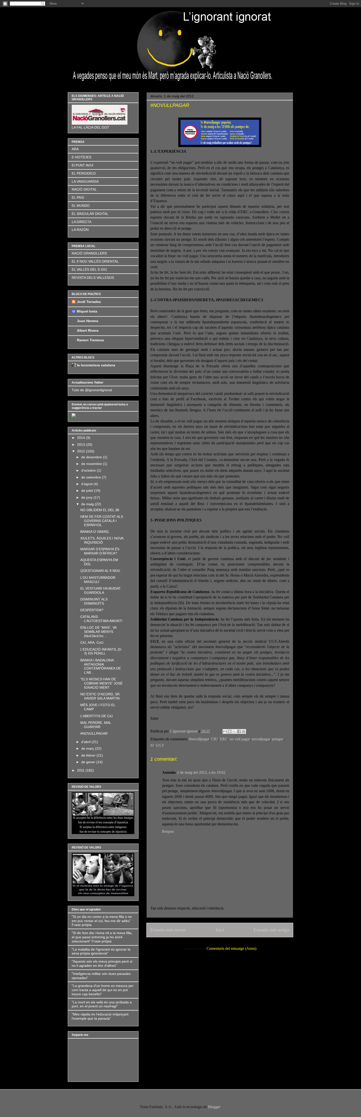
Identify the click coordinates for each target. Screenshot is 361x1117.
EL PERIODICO (84, 173)
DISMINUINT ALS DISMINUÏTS (94, 601)
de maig (88, 504)
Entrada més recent (168, 929)
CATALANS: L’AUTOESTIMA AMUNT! (101, 619)
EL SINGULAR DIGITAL (90, 214)
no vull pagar (240, 739)
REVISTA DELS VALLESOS (93, 278)
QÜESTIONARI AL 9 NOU (100, 571)
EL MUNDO (81, 206)
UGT (160, 745)
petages (277, 739)
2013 (81, 445)
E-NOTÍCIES (81, 157)
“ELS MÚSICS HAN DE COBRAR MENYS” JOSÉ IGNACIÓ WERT (101, 683)
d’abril (86, 742)
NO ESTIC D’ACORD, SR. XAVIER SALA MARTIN (100, 696)
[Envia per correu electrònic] (224, 731)
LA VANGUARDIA (85, 181)
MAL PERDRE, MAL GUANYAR (95, 725)
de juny (87, 497)
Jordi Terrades (89, 302)
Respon (168, 831)
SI (152, 745)
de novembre (92, 464)
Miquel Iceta (87, 311)
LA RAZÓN (80, 230)
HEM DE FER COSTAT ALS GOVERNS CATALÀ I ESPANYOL (101, 521)
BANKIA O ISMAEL (95, 532)
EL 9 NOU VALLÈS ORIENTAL (95, 261)
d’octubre (89, 470)
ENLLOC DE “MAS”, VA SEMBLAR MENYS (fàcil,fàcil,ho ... (98, 632)
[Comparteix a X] (234, 731)
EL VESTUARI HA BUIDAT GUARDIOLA (100, 590)
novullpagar (261, 739)
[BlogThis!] (229, 731)
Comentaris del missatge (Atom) (231, 948)
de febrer (89, 755)
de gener (88, 762)
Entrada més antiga (271, 929)
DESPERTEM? (91, 610)
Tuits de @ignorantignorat (92, 390)
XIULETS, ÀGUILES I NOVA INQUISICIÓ (101, 540)
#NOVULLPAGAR (94, 733)
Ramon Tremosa (90, 340)
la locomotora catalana (96, 365)
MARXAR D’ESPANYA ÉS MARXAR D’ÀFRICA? (99, 551)
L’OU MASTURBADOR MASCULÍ (97, 580)
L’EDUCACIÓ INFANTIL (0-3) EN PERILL (101, 651)
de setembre (91, 477)
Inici (220, 929)
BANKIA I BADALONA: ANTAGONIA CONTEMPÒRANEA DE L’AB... (100, 666)
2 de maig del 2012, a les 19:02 (201, 772)
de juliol (87, 490)
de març (88, 748)
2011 (81, 770)
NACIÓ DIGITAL (84, 189)
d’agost (87, 484)
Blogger (214, 1107)
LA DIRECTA (81, 222)
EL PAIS (78, 197)
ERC (224, 739)
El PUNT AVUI (82, 165)
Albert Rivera (87, 330)
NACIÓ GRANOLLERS (89, 253)
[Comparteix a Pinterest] (243, 731)
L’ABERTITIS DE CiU (96, 716)
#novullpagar (199, 739)
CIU (214, 739)
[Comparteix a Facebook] (238, 731)
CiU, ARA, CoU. (92, 642)
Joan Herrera (87, 321)
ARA (75, 149)
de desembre (92, 457)
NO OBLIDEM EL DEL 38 (99, 510)
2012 (81, 451)
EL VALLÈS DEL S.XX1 (89, 269)
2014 (81, 438)
